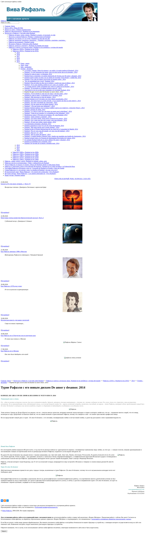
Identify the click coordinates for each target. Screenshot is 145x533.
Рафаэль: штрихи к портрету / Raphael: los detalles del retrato (28, 45)
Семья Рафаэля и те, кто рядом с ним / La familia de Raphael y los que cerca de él (31, 170)
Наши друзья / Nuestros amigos (15, 175)
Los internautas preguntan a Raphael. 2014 (37, 124)
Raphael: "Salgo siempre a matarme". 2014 (37, 117)
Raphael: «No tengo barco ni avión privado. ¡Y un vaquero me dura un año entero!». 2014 (52, 101)
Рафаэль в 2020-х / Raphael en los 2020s (26, 49)
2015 (18, 60)
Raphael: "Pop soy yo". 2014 (33, 133)
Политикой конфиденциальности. (46, 507)
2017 (18, 56)
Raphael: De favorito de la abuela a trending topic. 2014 (41, 143)
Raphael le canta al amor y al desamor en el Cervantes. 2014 (43, 95)
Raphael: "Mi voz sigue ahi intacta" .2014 (37, 134)
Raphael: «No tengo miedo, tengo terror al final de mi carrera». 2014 (45, 118)
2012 (18, 147)
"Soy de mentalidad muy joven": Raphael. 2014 (39, 81)
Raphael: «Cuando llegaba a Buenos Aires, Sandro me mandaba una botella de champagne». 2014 (55, 136)
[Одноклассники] (5, 500)
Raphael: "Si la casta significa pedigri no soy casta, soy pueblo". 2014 (46, 85)
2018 (18, 54)
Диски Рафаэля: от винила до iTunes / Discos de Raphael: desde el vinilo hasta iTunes (32, 165)
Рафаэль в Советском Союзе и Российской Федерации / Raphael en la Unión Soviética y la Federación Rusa (40, 166)
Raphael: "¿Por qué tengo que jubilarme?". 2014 (39, 106)
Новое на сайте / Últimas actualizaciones (18, 29)
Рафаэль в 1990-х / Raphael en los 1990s (26, 154)
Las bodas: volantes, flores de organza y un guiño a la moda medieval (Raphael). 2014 (51, 70)
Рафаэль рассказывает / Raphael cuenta (21, 42)
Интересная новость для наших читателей (15, 320)
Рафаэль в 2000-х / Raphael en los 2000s (26, 152)
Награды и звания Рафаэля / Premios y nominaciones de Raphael (29, 37)
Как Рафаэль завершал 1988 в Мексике (14, 251)
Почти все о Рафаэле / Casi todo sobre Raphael (20, 33)
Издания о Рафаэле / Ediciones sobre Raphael (23, 44)
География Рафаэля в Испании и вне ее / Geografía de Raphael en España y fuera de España (34, 168)
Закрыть (4, 531)
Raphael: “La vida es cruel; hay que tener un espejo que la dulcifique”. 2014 (48, 111)
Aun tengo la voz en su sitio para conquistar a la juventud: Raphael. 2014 (47, 90)
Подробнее (5, 212)
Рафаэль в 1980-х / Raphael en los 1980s (26, 156)
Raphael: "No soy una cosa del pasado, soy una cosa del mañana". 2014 (46, 131)
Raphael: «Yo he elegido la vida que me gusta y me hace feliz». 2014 (45, 93)
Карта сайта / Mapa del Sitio (14, 28)
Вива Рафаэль (7, 510)
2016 (18, 58)
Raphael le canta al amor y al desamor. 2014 (38, 74)
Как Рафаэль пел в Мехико (10, 351)
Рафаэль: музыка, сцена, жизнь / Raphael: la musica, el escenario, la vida (32, 35)
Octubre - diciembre (27, 69)
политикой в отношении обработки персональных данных (111, 519)
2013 (18, 145)
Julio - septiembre (26, 67)
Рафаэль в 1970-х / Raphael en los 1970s (26, 157)
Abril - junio (24, 65)
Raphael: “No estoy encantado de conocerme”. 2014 (40, 102)
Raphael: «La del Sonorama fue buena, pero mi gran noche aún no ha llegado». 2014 (50, 72)
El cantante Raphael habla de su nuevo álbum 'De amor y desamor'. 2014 (47, 140)
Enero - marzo (25, 63)
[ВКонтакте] (2, 500)
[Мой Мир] (7, 500)
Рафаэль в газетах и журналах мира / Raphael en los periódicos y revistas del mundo (36, 47)
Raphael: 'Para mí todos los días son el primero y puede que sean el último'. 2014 (49, 83)
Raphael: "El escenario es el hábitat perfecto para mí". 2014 (42, 88)
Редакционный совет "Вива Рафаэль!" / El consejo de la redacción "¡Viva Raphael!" (32, 172)
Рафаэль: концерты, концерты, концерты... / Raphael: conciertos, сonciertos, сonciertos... (37, 40)
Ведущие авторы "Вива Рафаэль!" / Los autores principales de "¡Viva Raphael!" (30, 173)
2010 (18, 150)
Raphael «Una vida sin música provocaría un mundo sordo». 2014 (45, 79)
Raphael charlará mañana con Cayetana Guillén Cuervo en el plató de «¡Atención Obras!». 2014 (54, 108)
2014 (18, 61)
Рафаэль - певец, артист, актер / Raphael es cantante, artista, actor (26, 161)
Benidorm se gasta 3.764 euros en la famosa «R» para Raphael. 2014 (45, 115)
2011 (18, 149)
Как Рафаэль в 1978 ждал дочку (11, 286)
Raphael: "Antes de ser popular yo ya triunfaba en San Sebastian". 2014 (46, 113)
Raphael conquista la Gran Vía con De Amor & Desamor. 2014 (44, 125)
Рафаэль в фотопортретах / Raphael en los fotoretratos (22, 31)
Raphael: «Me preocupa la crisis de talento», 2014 (40, 97)
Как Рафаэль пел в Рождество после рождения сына (18, 335)
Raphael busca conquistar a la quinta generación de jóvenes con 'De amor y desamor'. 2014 (52, 76)
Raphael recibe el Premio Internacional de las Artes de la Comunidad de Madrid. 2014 (51, 129)
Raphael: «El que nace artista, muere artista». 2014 (40, 122)
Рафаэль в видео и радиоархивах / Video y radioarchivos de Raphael (27, 163)
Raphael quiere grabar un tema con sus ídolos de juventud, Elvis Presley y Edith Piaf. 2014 (52, 77)
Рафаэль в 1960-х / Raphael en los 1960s (26, 159)
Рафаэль (3, 21)
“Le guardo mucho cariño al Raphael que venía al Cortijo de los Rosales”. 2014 (49, 86)
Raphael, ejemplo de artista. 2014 (34, 109)
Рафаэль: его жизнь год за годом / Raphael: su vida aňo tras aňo (29, 38)
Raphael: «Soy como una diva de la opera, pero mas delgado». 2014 (45, 120)
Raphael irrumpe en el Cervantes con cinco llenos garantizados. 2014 (45, 99)
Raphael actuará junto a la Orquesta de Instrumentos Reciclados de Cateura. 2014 (49, 138)
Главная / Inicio (10, 26)
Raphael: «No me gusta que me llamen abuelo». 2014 (41, 104)
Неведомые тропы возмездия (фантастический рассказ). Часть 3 (22, 218)
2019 (18, 53)
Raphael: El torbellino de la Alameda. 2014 (37, 141)
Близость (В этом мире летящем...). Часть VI (15, 184)
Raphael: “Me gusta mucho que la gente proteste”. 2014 (41, 127)
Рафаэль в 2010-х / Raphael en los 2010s (26, 51)
